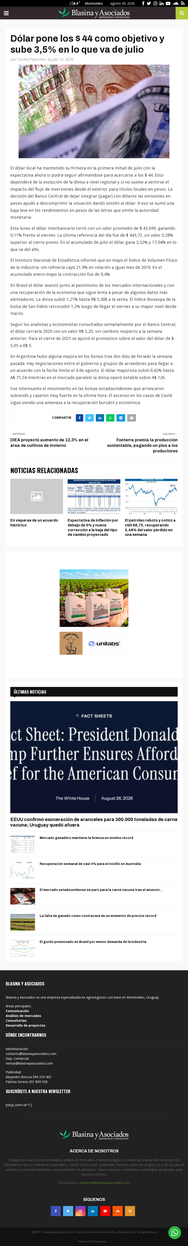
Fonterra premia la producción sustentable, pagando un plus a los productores (142, 445)
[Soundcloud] (118, 1211)
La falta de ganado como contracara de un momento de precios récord (98, 916)
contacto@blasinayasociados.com (104, 1182)
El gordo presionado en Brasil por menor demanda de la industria (93, 942)
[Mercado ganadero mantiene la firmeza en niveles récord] (22, 844)
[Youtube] (105, 1211)
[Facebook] (56, 1211)
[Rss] (130, 1211)
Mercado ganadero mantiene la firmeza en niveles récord (86, 838)
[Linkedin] (93, 1211)
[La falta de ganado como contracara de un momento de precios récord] (22, 922)
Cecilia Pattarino (32, 59)
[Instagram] (80, 1211)
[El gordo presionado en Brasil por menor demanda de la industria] (22, 948)
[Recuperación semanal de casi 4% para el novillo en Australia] (22, 870)
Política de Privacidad (92, 1241)
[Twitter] (68, 1211)
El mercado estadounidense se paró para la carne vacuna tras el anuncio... (101, 890)
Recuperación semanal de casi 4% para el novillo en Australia (90, 864)
